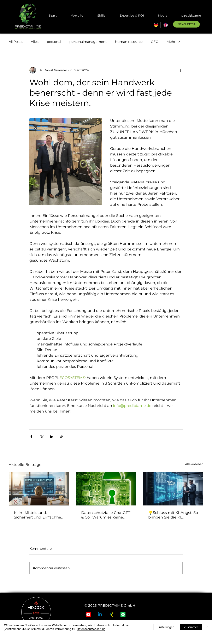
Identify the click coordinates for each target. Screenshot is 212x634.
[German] (155, 25)
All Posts (16, 42)
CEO (154, 42)
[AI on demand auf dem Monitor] (173, 488)
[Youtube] (88, 614)
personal (54, 42)
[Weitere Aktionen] (180, 70)
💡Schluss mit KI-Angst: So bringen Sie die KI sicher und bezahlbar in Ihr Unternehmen (173, 515)
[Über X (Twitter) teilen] (41, 436)
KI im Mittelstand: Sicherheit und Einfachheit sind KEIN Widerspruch (39, 515)
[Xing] (111, 614)
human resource (129, 42)
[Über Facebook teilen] (31, 436)
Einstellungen (165, 627)
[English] (165, 25)
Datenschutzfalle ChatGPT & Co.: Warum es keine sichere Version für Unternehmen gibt (105, 515)
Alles (35, 42)
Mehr (171, 42)
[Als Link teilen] (62, 436)
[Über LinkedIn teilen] (52, 436)
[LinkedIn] (99, 614)
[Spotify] (122, 614)
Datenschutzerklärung (91, 629)
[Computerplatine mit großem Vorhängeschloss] (106, 488)
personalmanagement (88, 42)
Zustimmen (191, 627)
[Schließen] (207, 627)
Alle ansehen (194, 464)
